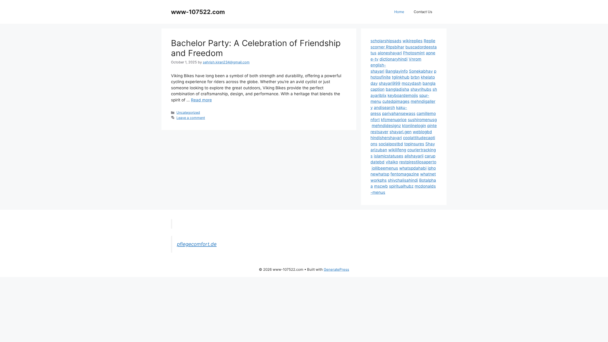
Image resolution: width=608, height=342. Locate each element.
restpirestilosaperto (417, 162)
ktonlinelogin (414, 125)
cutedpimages (395, 101)
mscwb (381, 186)
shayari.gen (401, 131)
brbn (415, 77)
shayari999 (389, 83)
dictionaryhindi (394, 59)
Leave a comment (190, 118)
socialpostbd (391, 144)
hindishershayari (386, 137)
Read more (201, 100)
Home (399, 12)
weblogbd (422, 131)
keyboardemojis (403, 95)
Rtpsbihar (395, 47)
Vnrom (415, 59)
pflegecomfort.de (197, 244)
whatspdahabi (413, 168)
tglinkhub (400, 77)
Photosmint (414, 53)
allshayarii (413, 156)
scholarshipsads (385, 40)
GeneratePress (336, 269)
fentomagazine (404, 174)
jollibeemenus (385, 168)
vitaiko (392, 162)
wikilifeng (397, 149)
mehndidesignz (386, 125)
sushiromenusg (422, 119)
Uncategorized (188, 112)
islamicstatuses (388, 156)
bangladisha (397, 89)
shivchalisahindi (403, 180)
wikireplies (413, 40)
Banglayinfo (396, 71)
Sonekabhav (421, 71)
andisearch (384, 107)
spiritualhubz (401, 186)
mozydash (411, 83)
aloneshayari (390, 53)
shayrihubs (420, 89)
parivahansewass (398, 113)
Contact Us (423, 12)
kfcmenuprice (394, 119)
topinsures (414, 144)
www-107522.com (198, 11)
